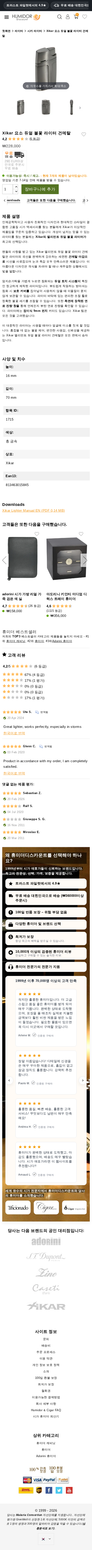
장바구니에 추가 (40, 189)
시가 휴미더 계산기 (46, 1416)
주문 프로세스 (46, 1352)
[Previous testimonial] (9, 1080)
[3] (18, 139)
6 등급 (34, 138)
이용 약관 (46, 1358)
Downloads (12, 200)
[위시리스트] (85, 18)
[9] (68, 606)
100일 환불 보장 (46, 1378)
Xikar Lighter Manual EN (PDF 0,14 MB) (33, 510)
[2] (14, 139)
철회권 (46, 1390)
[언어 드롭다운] (46, 1539)
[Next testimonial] (83, 1080)
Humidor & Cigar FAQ (46, 1410)
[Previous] (4, 200)
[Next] (87, 200)
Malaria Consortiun (29, 1515)
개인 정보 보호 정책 (46, 1365)
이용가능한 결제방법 (46, 1397)
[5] (26, 139)
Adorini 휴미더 (62, 641)
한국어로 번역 (14, 733)
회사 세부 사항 (46, 1403)
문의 (46, 1339)
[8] (22, 606)
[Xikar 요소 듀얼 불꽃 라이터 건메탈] (20, 107)
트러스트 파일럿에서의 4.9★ (26, 5)
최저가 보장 (24, 936)
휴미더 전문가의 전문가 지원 (37, 967)
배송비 (46, 1345)
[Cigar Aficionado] (18, 1207)
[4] (22, 139)
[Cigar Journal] (46, 1207)
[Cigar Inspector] (74, 1207)
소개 (46, 1371)
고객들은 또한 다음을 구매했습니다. (51, 200)
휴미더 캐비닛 (15, 641)
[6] (18, 606)
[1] (10, 139)
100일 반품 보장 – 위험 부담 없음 (41, 912)
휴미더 (39, 641)
